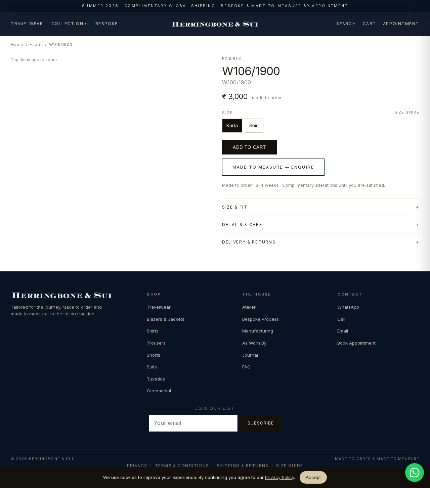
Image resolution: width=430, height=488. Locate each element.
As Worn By (254, 343)
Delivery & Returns (248, 242)
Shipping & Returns (243, 465)
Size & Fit (235, 207)
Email (342, 331)
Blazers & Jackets (165, 319)
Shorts (153, 355)
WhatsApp (348, 307)
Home (17, 44)
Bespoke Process (260, 319)
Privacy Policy (279, 477)
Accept (313, 477)
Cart (369, 23)
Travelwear (27, 23)
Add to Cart (249, 147)
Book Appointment (356, 343)
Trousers (156, 343)
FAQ (246, 366)
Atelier (249, 307)
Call (341, 319)
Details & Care (242, 224)
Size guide (406, 112)
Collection (69, 23)
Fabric (36, 44)
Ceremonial (159, 390)
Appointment (401, 23)
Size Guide (289, 465)
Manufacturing (257, 331)
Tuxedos (156, 379)
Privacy (137, 465)
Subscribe (261, 423)
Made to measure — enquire (273, 167)
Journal (250, 355)
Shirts (153, 331)
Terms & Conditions (182, 465)
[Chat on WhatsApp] (414, 472)
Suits (152, 366)
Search (346, 23)
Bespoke (106, 23)
